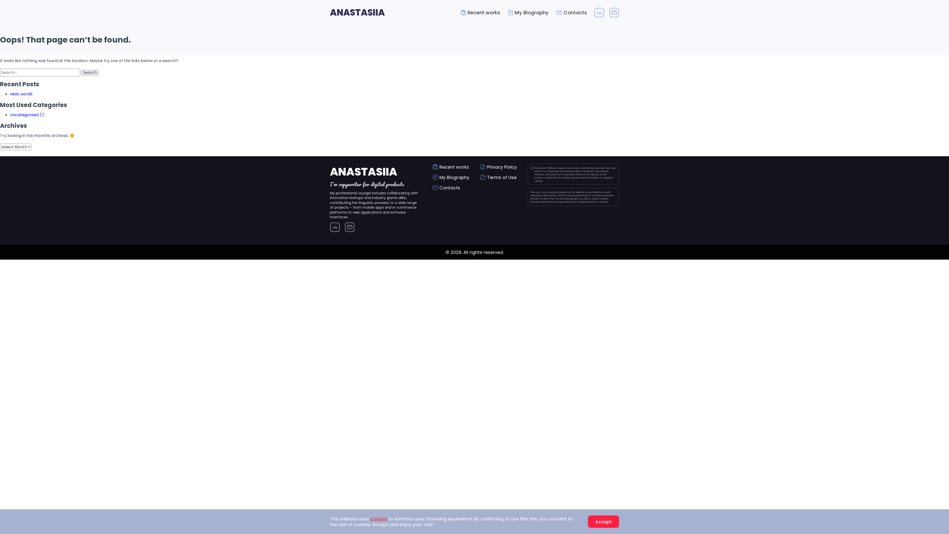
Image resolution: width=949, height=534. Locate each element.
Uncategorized (24, 115)
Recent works (484, 12)
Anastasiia (357, 12)
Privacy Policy (502, 167)
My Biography (532, 12)
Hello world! (21, 94)
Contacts (575, 12)
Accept (603, 522)
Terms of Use (502, 177)
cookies (378, 519)
